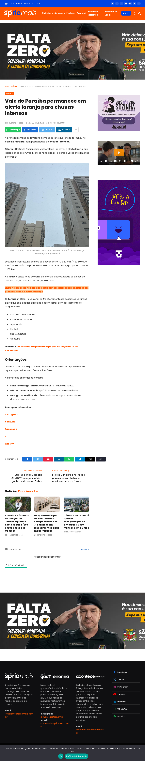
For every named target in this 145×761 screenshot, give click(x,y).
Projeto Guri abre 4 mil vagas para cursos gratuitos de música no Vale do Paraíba (68, 478)
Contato (36, 3)
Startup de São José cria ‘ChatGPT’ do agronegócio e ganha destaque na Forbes (26, 478)
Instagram (11, 414)
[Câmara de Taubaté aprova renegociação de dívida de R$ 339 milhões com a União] (76, 504)
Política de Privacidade (76, 756)
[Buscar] (139, 13)
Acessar (85, 549)
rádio (126, 13)
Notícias (46, 13)
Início (22, 86)
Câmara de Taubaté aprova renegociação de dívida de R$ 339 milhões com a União (76, 521)
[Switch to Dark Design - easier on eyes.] (135, 13)
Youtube (10, 421)
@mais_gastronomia (51, 716)
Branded (81, 13)
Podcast (70, 13)
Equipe (27, 3)
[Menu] (6, 3)
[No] (141, 753)
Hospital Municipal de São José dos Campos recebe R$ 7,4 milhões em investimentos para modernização (46, 523)
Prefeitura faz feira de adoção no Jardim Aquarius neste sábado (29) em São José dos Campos (17, 523)
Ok (61, 756)
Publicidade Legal (111, 13)
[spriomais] (20, 13)
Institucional (16, 3)
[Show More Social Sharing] (76, 129)
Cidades (9, 94)
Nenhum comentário (36, 123)
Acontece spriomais (93, 13)
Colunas (58, 13)
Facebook (11, 429)
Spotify (9, 443)
